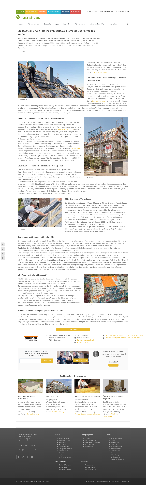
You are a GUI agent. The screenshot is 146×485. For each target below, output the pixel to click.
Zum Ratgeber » (81, 360)
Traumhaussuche (65, 438)
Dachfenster (75, 148)
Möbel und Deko (116, 438)
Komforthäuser (64, 451)
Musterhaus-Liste (124, 12)
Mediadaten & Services (103, 481)
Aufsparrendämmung (66, 129)
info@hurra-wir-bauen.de (27, 450)
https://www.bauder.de (86, 340)
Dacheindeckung (98, 101)
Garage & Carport (65, 469)
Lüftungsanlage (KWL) (97, 24)
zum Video (114, 365)
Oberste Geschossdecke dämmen (87, 414)
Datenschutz (116, 481)
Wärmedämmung (33, 24)
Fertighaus (62, 442)
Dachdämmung (58, 411)
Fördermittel (89, 465)
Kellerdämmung (33, 414)
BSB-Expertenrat (90, 469)
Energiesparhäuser (65, 449)
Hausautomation (116, 447)
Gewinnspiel (93, 12)
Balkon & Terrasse (65, 465)
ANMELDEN (46, 361)
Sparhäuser (63, 453)
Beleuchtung (115, 455)
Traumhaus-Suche (107, 12)
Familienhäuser (64, 447)
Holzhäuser (63, 444)
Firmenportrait (82, 342)
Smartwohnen (90, 481)
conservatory (63, 467)
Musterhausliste (64, 440)
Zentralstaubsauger (117, 459)
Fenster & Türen (116, 451)
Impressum (125, 481)
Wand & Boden (116, 449)
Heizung (20, 24)
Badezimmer (115, 442)
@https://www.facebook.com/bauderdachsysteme (124, 335)
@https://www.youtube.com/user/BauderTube (123, 338)
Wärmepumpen (80, 24)
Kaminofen (66, 24)
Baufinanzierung (90, 467)
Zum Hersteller (73, 329)
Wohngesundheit (65, 457)
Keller (61, 455)
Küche (113, 440)
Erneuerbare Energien (51, 24)
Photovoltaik (113, 24)
